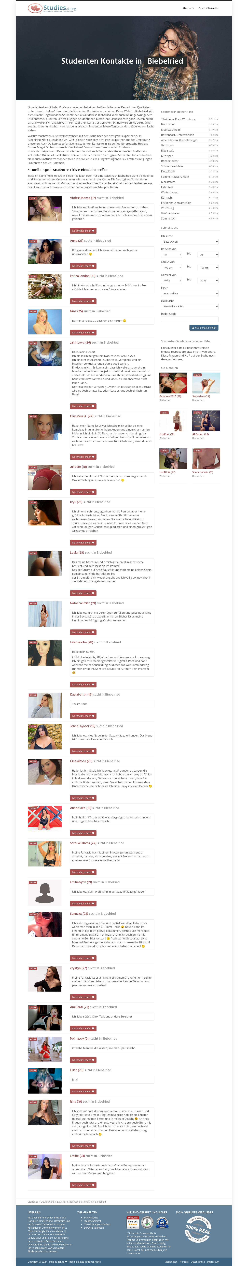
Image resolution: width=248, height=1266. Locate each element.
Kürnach (189, 197)
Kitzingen (189, 156)
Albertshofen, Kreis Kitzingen (189, 140)
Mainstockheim (189, 129)
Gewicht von (168, 275)
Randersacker (189, 161)
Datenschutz (198, 1261)
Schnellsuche (91, 1217)
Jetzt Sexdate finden (205, 327)
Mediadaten (170, 1261)
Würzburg (189, 208)
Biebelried (116, 198)
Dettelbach (189, 171)
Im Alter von (168, 249)
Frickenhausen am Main (189, 203)
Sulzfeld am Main (189, 166)
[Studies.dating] (51, 8)
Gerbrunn (189, 145)
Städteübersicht (208, 8)
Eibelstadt (189, 150)
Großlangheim (189, 213)
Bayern (61, 1201)
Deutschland (47, 1201)
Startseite (188, 8)
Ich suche (167, 236)
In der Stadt (168, 314)
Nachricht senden (82, 230)
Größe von (168, 262)
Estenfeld (189, 187)
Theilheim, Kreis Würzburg (189, 119)
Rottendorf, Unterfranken (189, 135)
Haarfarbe (167, 301)
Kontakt (184, 1261)
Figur (164, 288)
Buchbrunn (189, 124)
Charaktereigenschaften (97, 1224)
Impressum (213, 1261)
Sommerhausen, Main (189, 177)
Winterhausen (189, 192)
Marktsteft (189, 182)
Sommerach (189, 218)
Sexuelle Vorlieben (94, 1227)
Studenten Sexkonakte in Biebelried (86, 1201)
